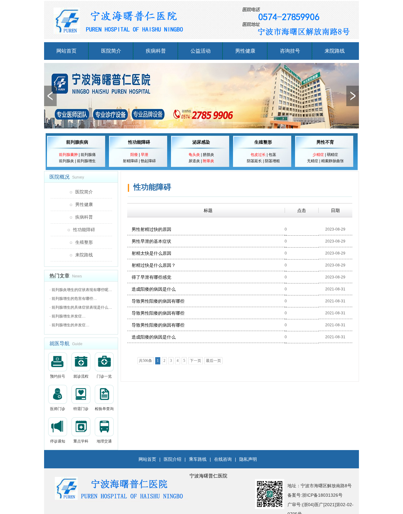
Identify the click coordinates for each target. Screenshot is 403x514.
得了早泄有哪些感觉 (151, 277)
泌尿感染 (201, 142)
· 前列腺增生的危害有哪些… (73, 298)
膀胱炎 (208, 154)
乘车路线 (198, 459)
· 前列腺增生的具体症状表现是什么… (80, 307)
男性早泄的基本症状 (151, 241)
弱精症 (332, 154)
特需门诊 (80, 409)
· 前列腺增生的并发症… (69, 325)
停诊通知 (57, 441)
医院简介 (111, 51)
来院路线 (335, 51)
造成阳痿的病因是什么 (154, 289)
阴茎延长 (254, 161)
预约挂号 (57, 376)
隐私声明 (248, 459)
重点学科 (80, 441)
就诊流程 (80, 376)
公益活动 (200, 51)
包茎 (272, 154)
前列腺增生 (86, 161)
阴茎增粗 (272, 161)
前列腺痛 (88, 154)
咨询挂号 (290, 51)
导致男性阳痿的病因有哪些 (158, 301)
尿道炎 (194, 161)
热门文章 (59, 275)
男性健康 (245, 51)
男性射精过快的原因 (151, 229)
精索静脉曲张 (332, 161)
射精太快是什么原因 (151, 253)
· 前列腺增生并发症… (67, 316)
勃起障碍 (148, 161)
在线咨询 (223, 459)
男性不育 (325, 142)
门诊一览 (104, 376)
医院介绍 (172, 459)
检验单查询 (104, 409)
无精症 (312, 161)
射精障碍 (130, 161)
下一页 (195, 360)
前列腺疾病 (77, 142)
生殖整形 (263, 142)
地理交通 (104, 441)
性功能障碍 (139, 142)
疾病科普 (156, 51)
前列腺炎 (66, 161)
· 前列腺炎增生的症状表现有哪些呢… (80, 290)
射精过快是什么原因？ (154, 265)
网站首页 (66, 51)
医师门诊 (57, 409)
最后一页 (213, 360)
